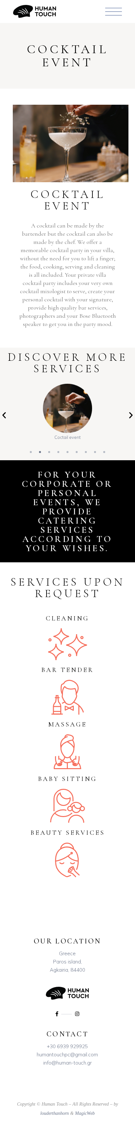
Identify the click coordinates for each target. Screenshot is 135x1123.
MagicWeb (85, 1113)
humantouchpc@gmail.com (67, 1054)
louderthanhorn (54, 1113)
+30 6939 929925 (67, 1046)
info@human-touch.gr (67, 1063)
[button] (4, 415)
